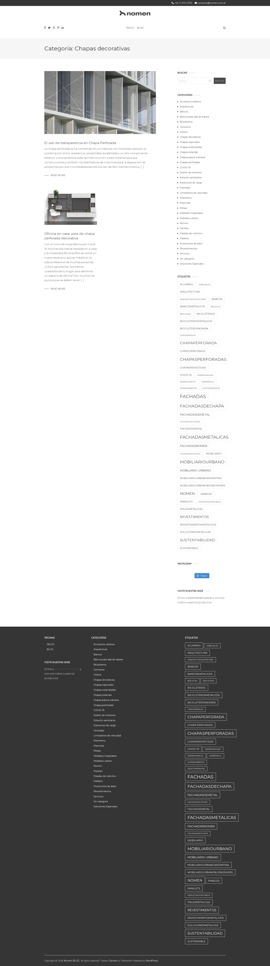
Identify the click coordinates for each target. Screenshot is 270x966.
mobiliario (214, 453)
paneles (206, 493)
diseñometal (208, 382)
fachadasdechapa (202, 406)
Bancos (184, 111)
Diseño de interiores (191, 172)
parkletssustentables (209, 502)
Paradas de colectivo (191, 233)
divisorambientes (188, 388)
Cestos (183, 132)
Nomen (184, 223)
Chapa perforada (192, 351)
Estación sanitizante (191, 177)
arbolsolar (204, 285)
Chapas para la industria (192, 157)
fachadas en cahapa (190, 422)
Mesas (183, 208)
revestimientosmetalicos (198, 524)
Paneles (184, 228)
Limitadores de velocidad (193, 192)
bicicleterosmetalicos (196, 321)
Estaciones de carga (191, 182)
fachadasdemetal (195, 414)
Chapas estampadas (191, 147)
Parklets (184, 238)
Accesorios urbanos (190, 101)
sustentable (189, 548)
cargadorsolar (188, 335)
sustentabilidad (197, 540)
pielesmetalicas (191, 508)
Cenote (113, 960)
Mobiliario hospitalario (191, 213)
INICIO (130, 27)
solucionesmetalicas (195, 532)
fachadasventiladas (190, 454)
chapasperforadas (203, 359)
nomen (187, 493)
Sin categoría (187, 258)
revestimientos (194, 517)
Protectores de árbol (191, 243)
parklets (186, 501)
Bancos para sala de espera (194, 116)
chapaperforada (198, 343)
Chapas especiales (190, 142)
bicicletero (185, 314)
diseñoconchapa (205, 375)
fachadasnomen (193, 446)
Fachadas (185, 187)
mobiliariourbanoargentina (201, 478)
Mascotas (185, 202)
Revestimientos (188, 248)
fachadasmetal (191, 428)
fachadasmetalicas (204, 437)
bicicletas (215, 307)
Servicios (184, 253)
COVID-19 (185, 167)
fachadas (193, 396)
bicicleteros (206, 313)
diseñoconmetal (188, 382)
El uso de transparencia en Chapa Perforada (80, 143)
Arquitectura (186, 106)
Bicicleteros (186, 121)
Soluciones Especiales (192, 263)
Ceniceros (185, 127)
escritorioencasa (211, 388)
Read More (58, 175)
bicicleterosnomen (194, 328)
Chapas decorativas (190, 137)
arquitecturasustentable (193, 299)
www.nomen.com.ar (200, 597)
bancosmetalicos (192, 306)
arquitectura (190, 291)
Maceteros (186, 197)
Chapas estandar (189, 152)
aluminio (186, 284)
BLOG (140, 27)
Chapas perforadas (190, 162)
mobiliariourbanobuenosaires (202, 485)
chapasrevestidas (193, 367)
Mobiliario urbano (189, 218)
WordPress (152, 960)
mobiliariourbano (202, 461)
